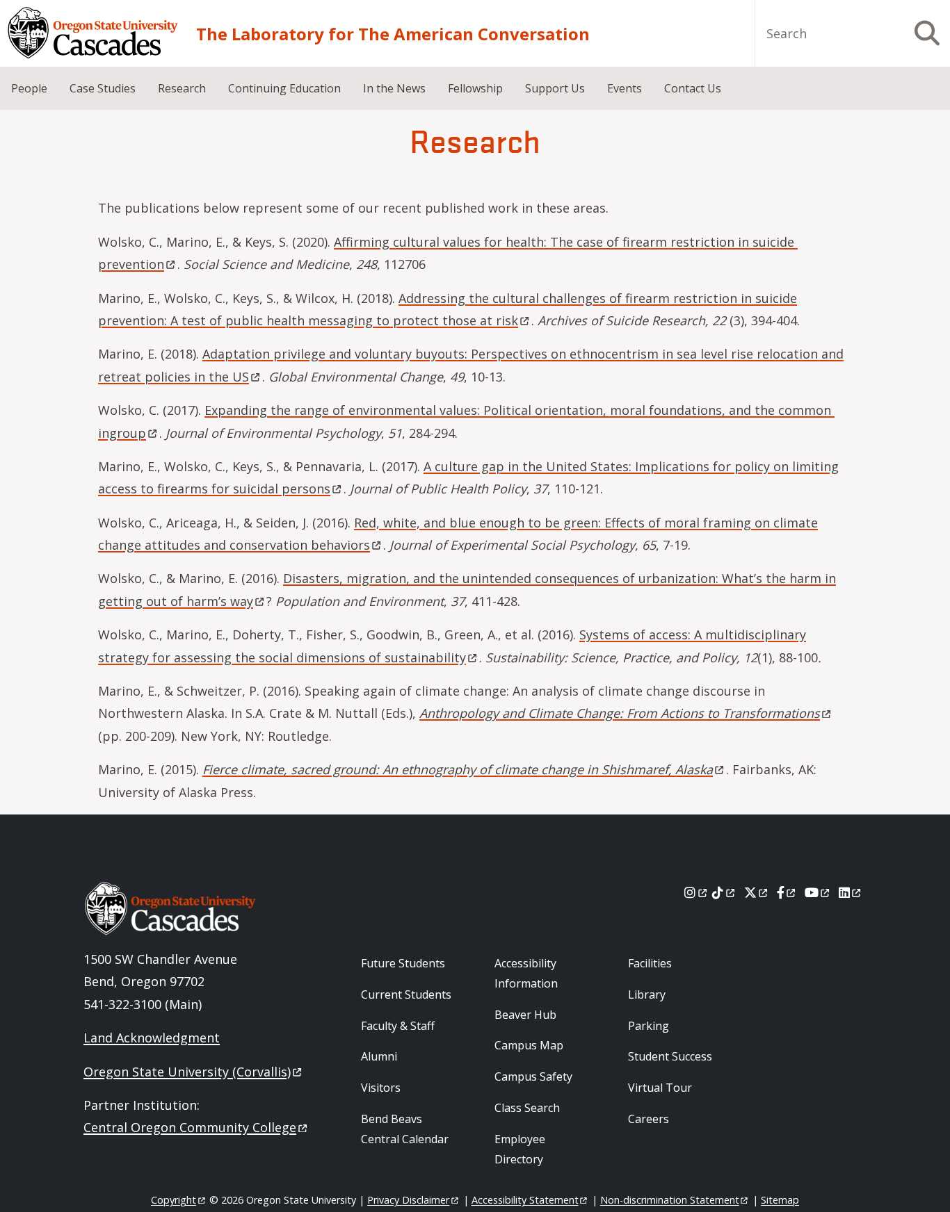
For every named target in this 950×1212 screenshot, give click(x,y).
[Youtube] (818, 892)
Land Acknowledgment (151, 1037)
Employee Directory (519, 1149)
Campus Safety (533, 1076)
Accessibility (525, 1199)
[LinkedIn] (851, 892)
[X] (757, 892)
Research (182, 88)
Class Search (527, 1107)
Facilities (650, 963)
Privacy (408, 1199)
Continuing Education (284, 88)
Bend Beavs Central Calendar (405, 1129)
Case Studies (103, 88)
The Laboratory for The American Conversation (393, 33)
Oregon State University (187, 1071)
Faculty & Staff (398, 1025)
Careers (648, 1119)
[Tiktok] (724, 892)
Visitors (381, 1087)
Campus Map (528, 1045)
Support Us (555, 88)
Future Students (403, 963)
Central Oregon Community (189, 1127)
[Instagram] (696, 892)
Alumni (379, 1056)
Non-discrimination (669, 1199)
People (29, 88)
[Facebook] (787, 892)
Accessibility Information (526, 973)
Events (624, 88)
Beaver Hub (525, 1014)
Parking (648, 1025)
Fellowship (475, 88)
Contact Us (692, 88)
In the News (394, 88)
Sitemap (780, 1199)
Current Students (406, 994)
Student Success (670, 1056)
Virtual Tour (660, 1087)
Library (647, 994)
